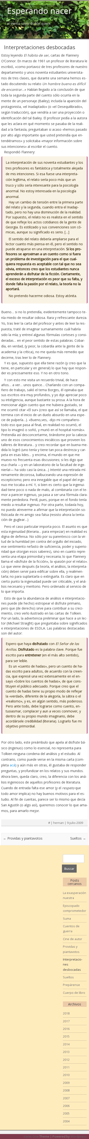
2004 (66, 1121)
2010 (66, 1075)
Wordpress (78, 1136)
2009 (66, 1083)
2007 (66, 1098)
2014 (66, 1044)
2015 (66, 1036)
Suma (67, 918)
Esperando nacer (39, 10)
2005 (66, 1113)
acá (12, 765)
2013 (66, 1052)
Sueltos (78, 838)
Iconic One (31, 1136)
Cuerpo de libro (74, 992)
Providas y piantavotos (22, 838)
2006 (66, 1106)
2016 (66, 1029)
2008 (66, 1090)
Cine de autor (72, 939)
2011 (66, 1067)
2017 (66, 1021)
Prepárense (71, 985)
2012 (66, 1059)
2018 (66, 1013)
